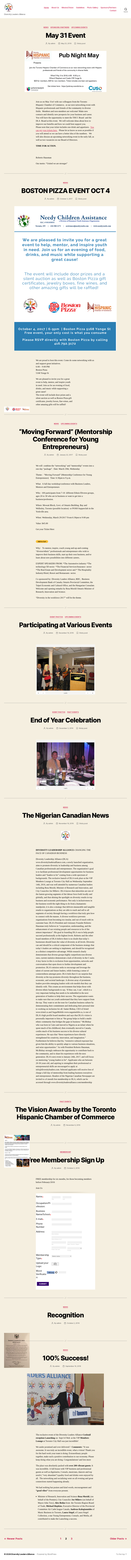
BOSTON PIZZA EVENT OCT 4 (65, 191)
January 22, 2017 (66, 455)
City (52, 1244)
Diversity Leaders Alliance (22, 1554)
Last (64, 1199)
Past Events (73, 712)
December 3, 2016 (66, 728)
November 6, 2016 (73, 1125)
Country (69, 1250)
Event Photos (56, 617)
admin (53, 43)
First (53, 1199)
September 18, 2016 (73, 1366)
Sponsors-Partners (59, 27)
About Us (55, 7)
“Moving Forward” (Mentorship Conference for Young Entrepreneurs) (65, 439)
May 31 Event (65, 35)
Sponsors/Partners (108, 7)
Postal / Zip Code (56, 1249)
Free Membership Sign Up (65, 1160)
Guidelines (80, 7)
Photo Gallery (92, 7)
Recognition (65, 1315)
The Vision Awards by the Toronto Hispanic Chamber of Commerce (65, 1113)
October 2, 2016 (73, 1168)
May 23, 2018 (66, 43)
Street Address (55, 1234)
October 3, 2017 (66, 199)
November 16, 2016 (66, 823)
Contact (113, 10)
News (45, 27)
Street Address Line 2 (57, 1239)
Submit (43, 1284)
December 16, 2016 (66, 633)
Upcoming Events (79, 27)
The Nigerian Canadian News (65, 815)
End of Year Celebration (65, 720)
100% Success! (65, 1358)
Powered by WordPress (46, 1554)
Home (46, 7)
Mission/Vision (67, 7)
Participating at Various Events (65, 625)
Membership (65, 1152)
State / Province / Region (73, 1244)
